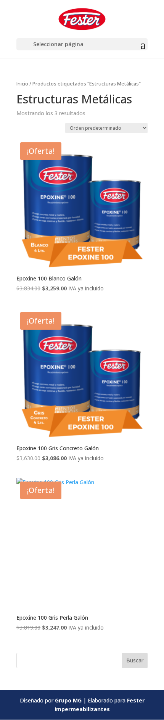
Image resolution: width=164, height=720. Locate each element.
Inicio (22, 83)
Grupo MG (68, 700)
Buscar (134, 660)
